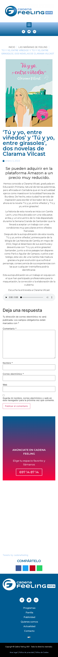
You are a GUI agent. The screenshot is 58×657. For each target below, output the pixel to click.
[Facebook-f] (23, 31)
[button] (29, 24)
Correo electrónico (13, 374)
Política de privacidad (26, 652)
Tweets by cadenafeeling (15, 555)
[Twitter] (29, 31)
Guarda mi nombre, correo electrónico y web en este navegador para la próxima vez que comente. (28, 399)
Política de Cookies (41, 652)
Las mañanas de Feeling (32, 47)
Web (5, 385)
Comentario (9, 328)
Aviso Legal (14, 652)
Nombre (8, 363)
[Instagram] (34, 31)
